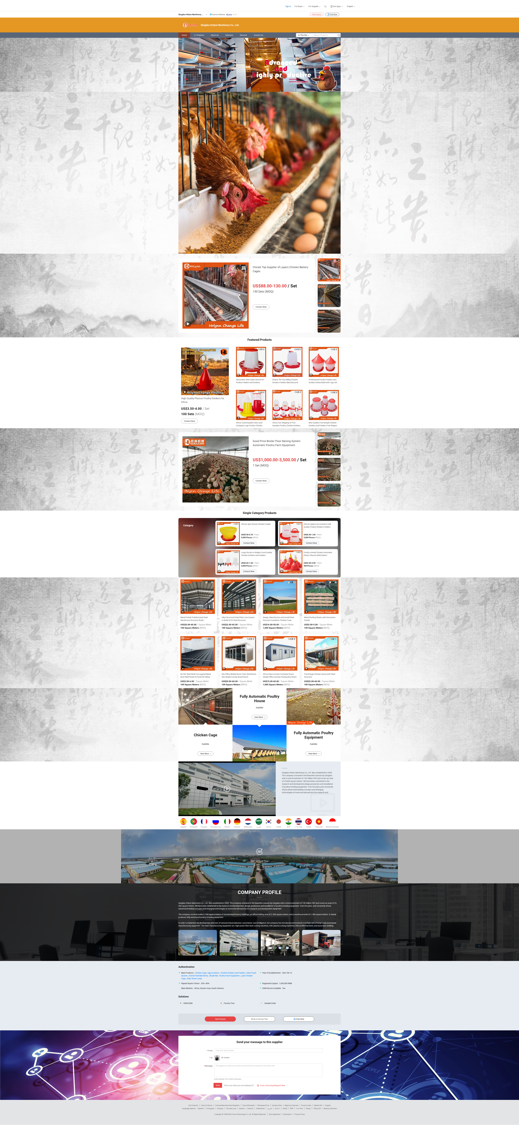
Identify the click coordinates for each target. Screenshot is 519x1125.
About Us (215, 35)
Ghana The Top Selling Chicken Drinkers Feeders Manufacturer (285, 381)
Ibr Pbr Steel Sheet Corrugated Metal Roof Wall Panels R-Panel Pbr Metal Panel (195, 675)
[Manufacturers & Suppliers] (179, 5)
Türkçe (308, 1108)
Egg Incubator (213, 972)
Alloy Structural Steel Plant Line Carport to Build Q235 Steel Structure (238, 618)
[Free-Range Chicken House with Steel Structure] (321, 653)
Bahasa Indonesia (330, 1108)
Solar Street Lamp (194, 978)
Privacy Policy (300, 1114)
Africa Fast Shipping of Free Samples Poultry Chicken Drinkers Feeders (286, 424)
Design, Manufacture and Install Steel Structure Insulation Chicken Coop (278, 618)
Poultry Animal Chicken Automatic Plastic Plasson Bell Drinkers (318, 553)
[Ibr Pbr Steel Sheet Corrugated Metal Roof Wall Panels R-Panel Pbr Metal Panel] (197, 653)
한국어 (277, 1108)
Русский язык (231, 1108)
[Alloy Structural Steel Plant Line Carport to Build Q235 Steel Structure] (239, 596)
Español (201, 1108)
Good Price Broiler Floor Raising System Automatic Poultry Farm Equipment (276, 443)
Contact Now (261, 307)
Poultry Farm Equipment (229, 975)
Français (220, 1108)
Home (184, 35)
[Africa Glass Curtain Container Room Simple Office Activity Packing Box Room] (280, 653)
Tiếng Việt (317, 1108)
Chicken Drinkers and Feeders (233, 972)
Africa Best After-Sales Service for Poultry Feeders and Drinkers (250, 381)
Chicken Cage (200, 972)
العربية (269, 1108)
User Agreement (274, 1114)
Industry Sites (277, 1105)
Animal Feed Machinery (198, 975)
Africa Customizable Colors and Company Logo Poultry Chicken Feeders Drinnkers (249, 424)
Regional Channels (291, 1105)
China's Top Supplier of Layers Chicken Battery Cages (280, 269)
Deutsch (250, 1108)
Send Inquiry (316, 14)
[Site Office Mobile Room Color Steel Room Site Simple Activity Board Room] (239, 653)
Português (210, 1108)
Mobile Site (318, 1105)
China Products (206, 1105)
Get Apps (337, 6)
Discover (243, 35)
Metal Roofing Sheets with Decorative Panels (319, 618)
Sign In (288, 6)
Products (200, 35)
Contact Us (258, 35)
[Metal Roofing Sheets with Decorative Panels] (321, 596)
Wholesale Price (263, 1105)
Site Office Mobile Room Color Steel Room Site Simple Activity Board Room (239, 675)
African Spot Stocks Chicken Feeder (256, 524)
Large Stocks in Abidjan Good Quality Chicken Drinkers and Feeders (256, 553)
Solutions (229, 35)
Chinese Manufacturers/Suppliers (227, 1105)
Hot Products (193, 1105)
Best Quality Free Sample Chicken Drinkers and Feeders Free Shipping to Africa (323, 424)
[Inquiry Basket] (325, 6)
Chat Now (333, 14)
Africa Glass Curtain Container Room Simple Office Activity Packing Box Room (280, 675)
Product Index (306, 1105)
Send (218, 1085)
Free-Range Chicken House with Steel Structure (319, 675)
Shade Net (213, 975)
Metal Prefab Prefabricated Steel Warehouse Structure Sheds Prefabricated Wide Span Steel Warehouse (194, 619)
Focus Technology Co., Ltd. (242, 1114)
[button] (258, 88)
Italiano (242, 1108)
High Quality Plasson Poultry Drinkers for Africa (202, 400)
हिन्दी (291, 1108)
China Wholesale (248, 1105)
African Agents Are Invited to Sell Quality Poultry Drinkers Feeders (317, 525)
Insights (328, 1105)
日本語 (284, 1108)
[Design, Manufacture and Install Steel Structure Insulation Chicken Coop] (280, 596)
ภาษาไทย (299, 1108)
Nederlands (260, 1108)
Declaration (287, 1114)
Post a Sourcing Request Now (271, 1085)
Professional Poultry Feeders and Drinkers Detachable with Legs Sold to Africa (323, 381)
